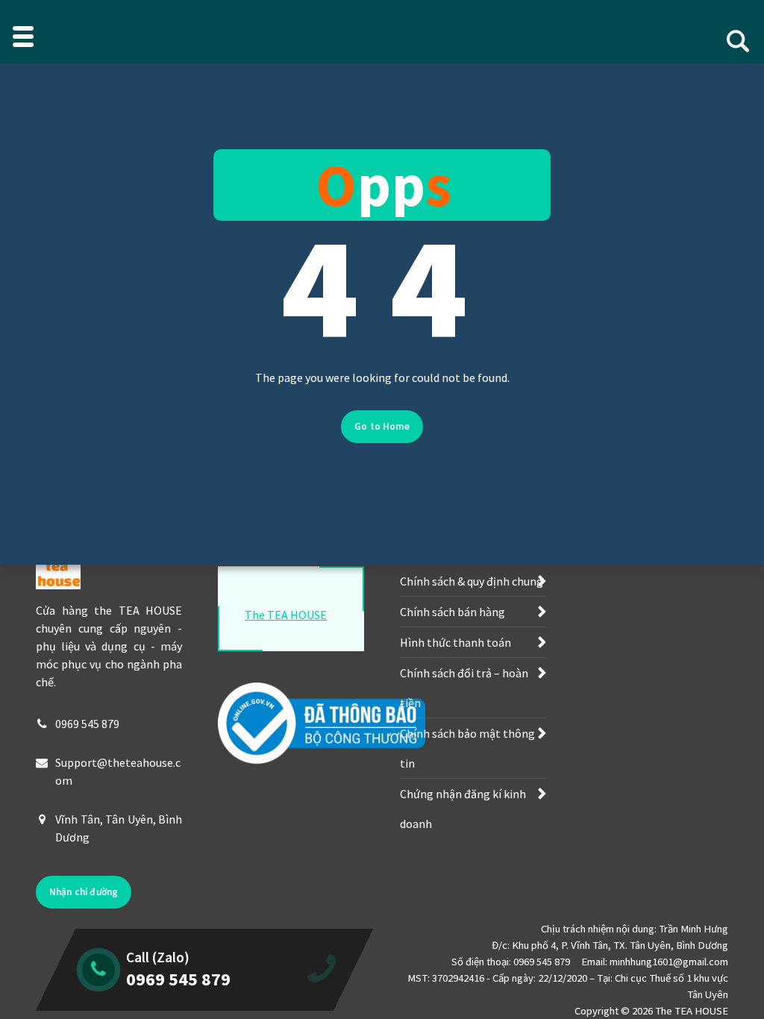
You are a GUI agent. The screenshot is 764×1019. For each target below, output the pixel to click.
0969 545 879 (87, 723)
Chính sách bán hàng (452, 611)
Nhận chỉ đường (83, 891)
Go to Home (382, 426)
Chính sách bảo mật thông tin (467, 748)
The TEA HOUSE (286, 614)
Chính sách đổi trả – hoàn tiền (464, 687)
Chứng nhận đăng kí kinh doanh (463, 808)
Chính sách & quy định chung (471, 581)
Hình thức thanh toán (455, 642)
